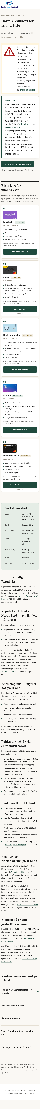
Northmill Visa (24, 124)
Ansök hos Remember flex (20, 485)
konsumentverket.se (27, 90)
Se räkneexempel (13, 303)
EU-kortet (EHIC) (17, 872)
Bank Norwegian (19, 844)
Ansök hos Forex (20, 309)
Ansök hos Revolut (20, 430)
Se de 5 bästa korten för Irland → (18, 164)
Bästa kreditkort (8, 15)
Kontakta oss (29, 1093)
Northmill (8, 844)
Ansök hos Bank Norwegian (20, 369)
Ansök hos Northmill (20, 251)
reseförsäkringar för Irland (27, 904)
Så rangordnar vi (25, 33)
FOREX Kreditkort (13, 127)
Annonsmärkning (8, 33)
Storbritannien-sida (9, 671)
